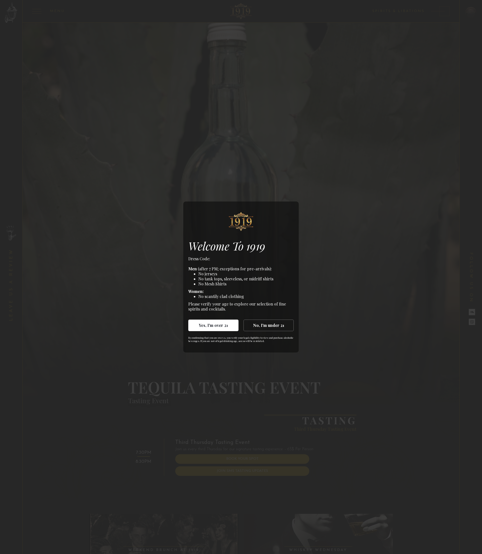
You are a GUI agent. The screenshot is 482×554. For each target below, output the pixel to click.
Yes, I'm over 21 (213, 325)
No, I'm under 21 (268, 325)
